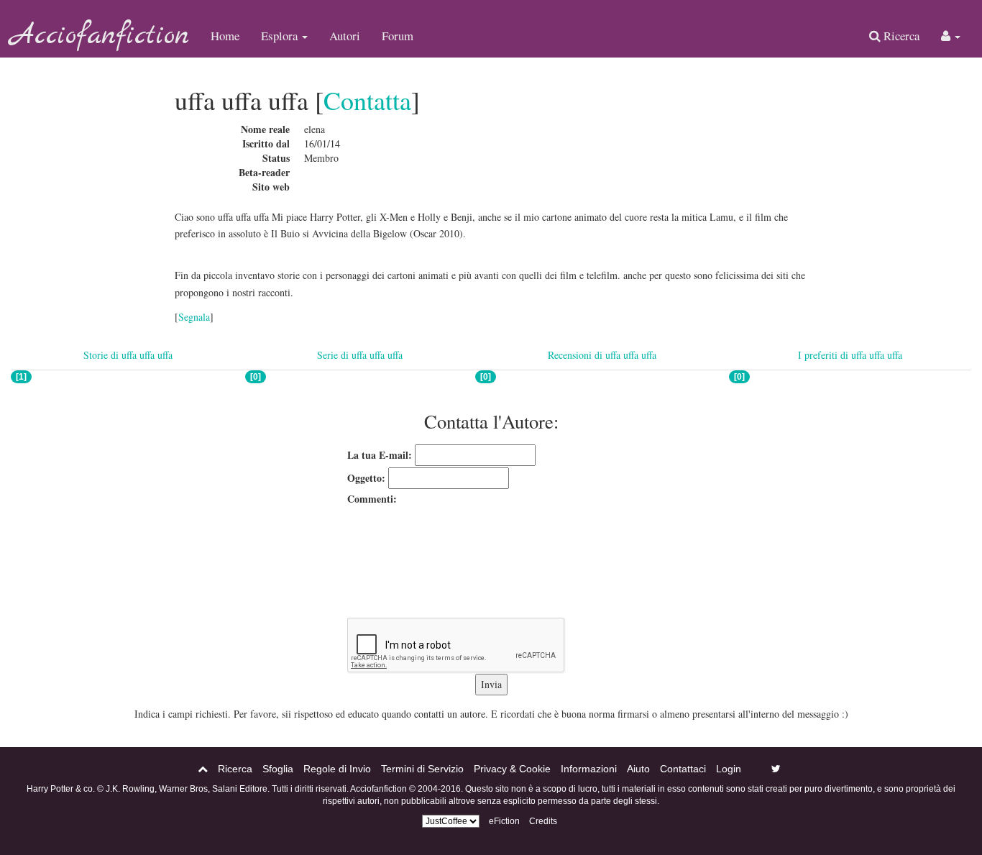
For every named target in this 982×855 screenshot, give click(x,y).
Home (225, 35)
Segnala (194, 317)
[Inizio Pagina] (203, 768)
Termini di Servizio (422, 768)
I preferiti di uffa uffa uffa (850, 355)
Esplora (280, 35)
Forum (397, 35)
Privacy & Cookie (512, 768)
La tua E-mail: (379, 454)
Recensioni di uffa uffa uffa (602, 355)
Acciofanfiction (100, 36)
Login (728, 768)
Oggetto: (366, 477)
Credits (543, 821)
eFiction (504, 821)
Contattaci (683, 768)
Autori (344, 35)
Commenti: (372, 498)
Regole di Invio (337, 768)
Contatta (367, 100)
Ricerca (900, 35)
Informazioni (589, 768)
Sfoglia (277, 768)
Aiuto (638, 768)
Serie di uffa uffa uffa (360, 355)
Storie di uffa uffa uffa (128, 355)
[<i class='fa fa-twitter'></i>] (776, 768)
